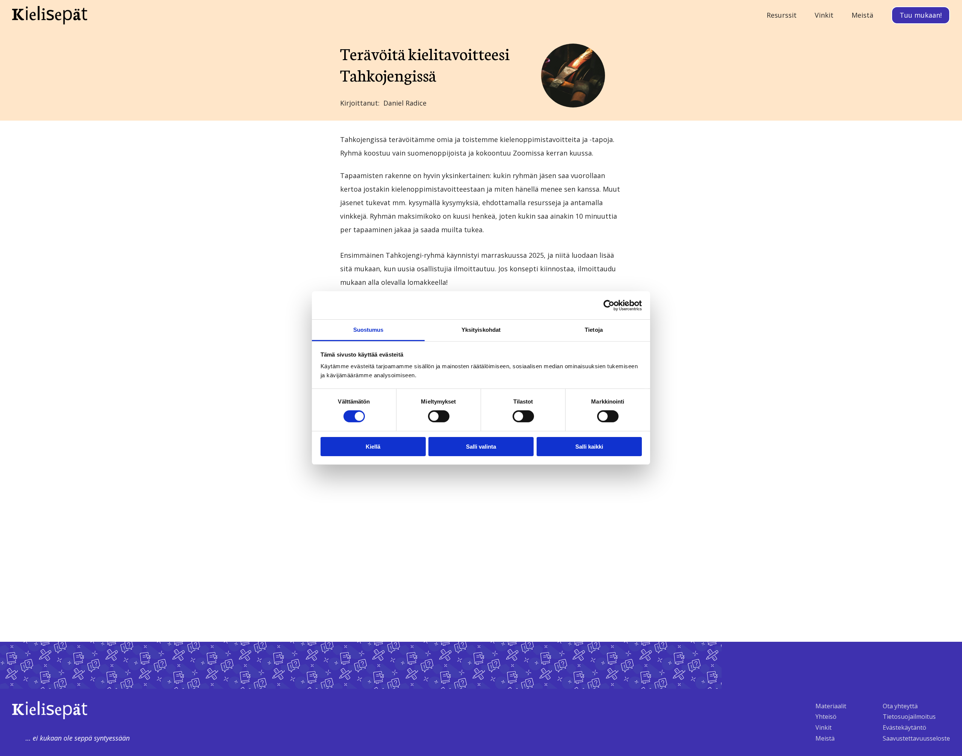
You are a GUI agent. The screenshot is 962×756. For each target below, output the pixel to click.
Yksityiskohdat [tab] (481, 330)
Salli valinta (481, 446)
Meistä (825, 738)
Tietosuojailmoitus (909, 716)
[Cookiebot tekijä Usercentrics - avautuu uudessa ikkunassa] (609, 305)
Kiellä (373, 446)
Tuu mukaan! (921, 15)
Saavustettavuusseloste (916, 738)
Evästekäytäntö (904, 727)
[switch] (438, 416)
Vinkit (823, 727)
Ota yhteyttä (900, 706)
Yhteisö (825, 716)
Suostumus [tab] (368, 330)
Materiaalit (830, 706)
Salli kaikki (589, 446)
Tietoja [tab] (594, 330)
